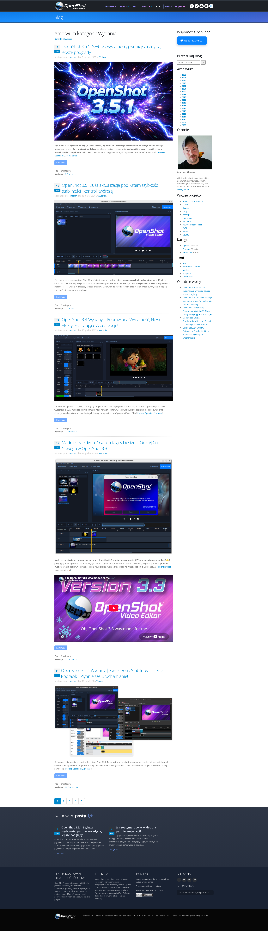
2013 (184, 111)
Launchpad (187, 218)
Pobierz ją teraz (164, 566)
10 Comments (71, 787)
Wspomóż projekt (174, 6)
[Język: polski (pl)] (211, 6)
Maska (186, 270)
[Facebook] (192, 6)
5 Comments (71, 659)
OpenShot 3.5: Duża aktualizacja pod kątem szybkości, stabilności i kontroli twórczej (110, 188)
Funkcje (124, 6)
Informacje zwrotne (191, 266)
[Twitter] (197, 6)
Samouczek (188, 276)
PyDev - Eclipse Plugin (192, 224)
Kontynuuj (60, 162)
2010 (184, 119)
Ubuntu (186, 234)
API (134, 6)
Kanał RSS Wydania (63, 39)
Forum (153, 890)
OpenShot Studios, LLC (141, 915)
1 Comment (70, 174)
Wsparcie (146, 6)
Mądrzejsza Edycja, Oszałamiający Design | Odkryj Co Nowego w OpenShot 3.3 (197, 321)
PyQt (185, 228)
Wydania (102, 57)
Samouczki (187, 252)
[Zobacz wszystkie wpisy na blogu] (90, 816)
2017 (184, 100)
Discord (160, 890)
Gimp (185, 211)
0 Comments (71, 308)
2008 (184, 125)
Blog (158, 6)
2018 (184, 97)
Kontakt (143, 874)
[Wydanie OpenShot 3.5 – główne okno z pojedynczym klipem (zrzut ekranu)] (113, 237)
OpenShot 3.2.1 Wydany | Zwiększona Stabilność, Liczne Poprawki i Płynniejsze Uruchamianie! (112, 673)
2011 (184, 116)
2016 (184, 102)
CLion (185, 204)
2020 (184, 91)
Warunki (195, 915)
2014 (184, 108)
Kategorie (184, 239)
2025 (184, 77)
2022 (184, 86)
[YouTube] (206, 6)
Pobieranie (108, 6)
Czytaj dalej (59, 853)
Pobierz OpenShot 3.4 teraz (149, 413)
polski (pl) (204, 915)
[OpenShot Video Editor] (70, 5)
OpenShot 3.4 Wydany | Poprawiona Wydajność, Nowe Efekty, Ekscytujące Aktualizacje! (111, 322)
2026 (184, 74)
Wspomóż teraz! (193, 40)
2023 (184, 83)
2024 (184, 80)
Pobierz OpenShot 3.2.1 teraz (78, 768)
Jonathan (73, 57)
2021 (184, 88)
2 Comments (71, 431)
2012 (184, 114)
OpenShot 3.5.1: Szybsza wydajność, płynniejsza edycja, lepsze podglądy (196, 291)
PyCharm (187, 221)
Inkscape (187, 214)
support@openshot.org (151, 886)
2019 (184, 94)
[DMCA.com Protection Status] (144, 895)
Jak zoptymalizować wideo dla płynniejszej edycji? (136, 829)
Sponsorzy (185, 886)
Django (186, 208)
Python (186, 231)
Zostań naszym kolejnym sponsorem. (194, 892)
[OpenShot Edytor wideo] (65, 916)
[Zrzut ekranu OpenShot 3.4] (113, 367)
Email (147, 890)
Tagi (180, 257)
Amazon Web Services (193, 201)
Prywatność (184, 915)
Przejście (187, 273)
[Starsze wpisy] (81, 801)
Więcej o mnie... (184, 189)
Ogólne (186, 245)
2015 (184, 105)
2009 (184, 122)
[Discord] (201, 6)
